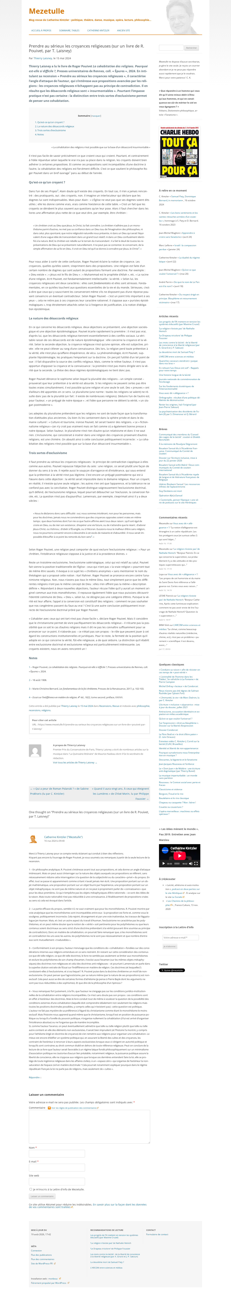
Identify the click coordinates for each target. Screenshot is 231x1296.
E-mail (34, 1161)
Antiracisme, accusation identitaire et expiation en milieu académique (179, 713)
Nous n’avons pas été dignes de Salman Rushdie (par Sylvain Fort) (179, 692)
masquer (95, 115)
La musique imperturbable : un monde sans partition (178, 777)
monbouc (53, 1278)
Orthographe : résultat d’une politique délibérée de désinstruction (179, 399)
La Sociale (177, 896)
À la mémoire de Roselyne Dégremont (178, 444)
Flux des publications (41, 1254)
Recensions (105, 706)
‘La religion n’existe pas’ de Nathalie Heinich (177, 330)
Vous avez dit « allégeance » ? (173, 393)
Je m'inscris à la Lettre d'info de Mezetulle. (58, 1189)
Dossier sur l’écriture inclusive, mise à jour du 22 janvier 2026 (178, 459)
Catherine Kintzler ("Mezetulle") (63, 837)
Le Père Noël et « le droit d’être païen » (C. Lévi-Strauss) (178, 735)
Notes (39, 134)
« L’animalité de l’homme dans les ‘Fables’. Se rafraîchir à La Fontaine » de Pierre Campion (178, 679)
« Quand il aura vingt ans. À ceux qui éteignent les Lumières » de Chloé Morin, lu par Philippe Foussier (120, 793)
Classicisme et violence (170, 789)
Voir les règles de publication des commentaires (73, 1108)
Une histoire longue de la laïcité (175, 374)
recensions (34, 710)
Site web (34, 1175)
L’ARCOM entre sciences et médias (176, 356)
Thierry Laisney (43, 58)
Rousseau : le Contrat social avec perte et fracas (179, 783)
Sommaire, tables (69, 30)
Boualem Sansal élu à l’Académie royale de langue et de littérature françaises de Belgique (179, 477)
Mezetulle (46, 11)
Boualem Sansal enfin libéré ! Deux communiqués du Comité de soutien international (179, 467)
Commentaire (62, 1107)
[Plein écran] (196, 863)
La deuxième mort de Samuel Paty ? (177, 352)
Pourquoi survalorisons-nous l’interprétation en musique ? (179, 754)
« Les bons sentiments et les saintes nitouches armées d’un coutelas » (178, 216)
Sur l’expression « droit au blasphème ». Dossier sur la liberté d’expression (179, 724)
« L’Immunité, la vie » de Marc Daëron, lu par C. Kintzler (179, 699)
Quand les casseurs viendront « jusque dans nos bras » (178, 362)
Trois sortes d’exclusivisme (50, 130)
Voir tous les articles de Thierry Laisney (75, 762)
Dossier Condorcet (168, 729)
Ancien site (123, 30)
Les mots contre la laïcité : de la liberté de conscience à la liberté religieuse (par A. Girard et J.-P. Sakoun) (179, 345)
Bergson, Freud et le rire (171, 793)
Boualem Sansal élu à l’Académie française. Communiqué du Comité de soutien (178, 451)
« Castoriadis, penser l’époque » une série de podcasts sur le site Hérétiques (179, 501)
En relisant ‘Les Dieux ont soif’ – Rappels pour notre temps (179, 369)
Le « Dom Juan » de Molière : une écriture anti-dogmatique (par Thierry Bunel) (179, 770)
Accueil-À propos (41, 30)
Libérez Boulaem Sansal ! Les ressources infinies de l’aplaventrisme (179, 485)
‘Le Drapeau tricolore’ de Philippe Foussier (175, 337)
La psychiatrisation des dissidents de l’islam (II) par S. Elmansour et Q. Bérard (179, 413)
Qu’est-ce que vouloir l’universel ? (175, 718)
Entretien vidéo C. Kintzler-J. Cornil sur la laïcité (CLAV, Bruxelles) (179, 742)
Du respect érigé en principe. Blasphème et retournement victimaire (179, 298)
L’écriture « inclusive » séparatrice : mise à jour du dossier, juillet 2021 (179, 706)
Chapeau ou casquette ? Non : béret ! (177, 802)
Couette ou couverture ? (171, 807)
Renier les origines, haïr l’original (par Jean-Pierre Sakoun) (177, 406)
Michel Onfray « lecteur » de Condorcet (178, 686)
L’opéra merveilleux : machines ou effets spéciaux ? (179, 812)
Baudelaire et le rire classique (174, 798)
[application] (179, 855)
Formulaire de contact (157, 1234)
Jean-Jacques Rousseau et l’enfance (176, 764)
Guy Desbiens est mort (170, 491)
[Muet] (191, 863)
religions (46, 710)
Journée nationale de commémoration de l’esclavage (179, 380)
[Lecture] (163, 863)
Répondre (34, 1077)
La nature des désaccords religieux (54, 126)
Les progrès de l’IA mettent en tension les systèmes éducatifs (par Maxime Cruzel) (179, 323)
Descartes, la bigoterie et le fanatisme (178, 759)
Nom (33, 1147)
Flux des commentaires (42, 1259)
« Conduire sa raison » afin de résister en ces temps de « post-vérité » (179, 671)
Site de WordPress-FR (42, 1263)
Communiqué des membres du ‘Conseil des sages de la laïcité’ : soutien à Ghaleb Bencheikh (179, 437)
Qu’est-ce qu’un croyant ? (49, 122)
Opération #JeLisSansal (170, 495)
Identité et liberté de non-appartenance (178, 748)
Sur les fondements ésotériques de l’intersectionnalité (176, 387)
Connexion (36, 1250)
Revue (115, 706)
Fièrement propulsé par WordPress (48, 1282)
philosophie (143, 706)
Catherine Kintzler (98, 30)
